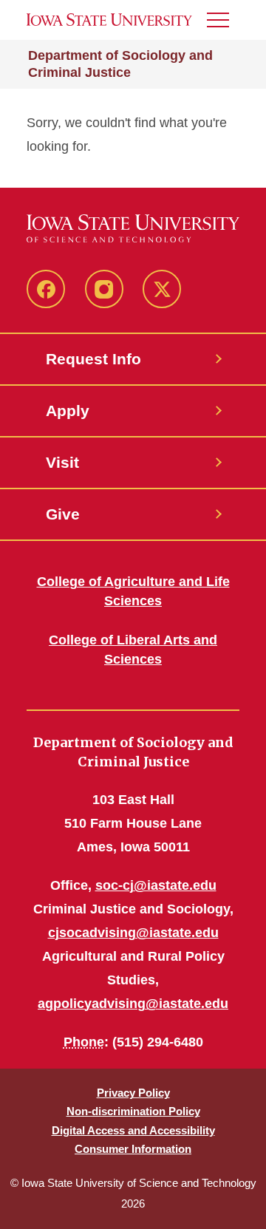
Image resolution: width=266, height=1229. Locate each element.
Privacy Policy (133, 1092)
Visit (62, 462)
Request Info (93, 358)
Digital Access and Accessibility (133, 1130)
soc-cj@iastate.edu (155, 885)
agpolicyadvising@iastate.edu (133, 1003)
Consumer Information (133, 1149)
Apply (67, 410)
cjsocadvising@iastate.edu (133, 932)
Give (63, 513)
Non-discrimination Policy (133, 1111)
